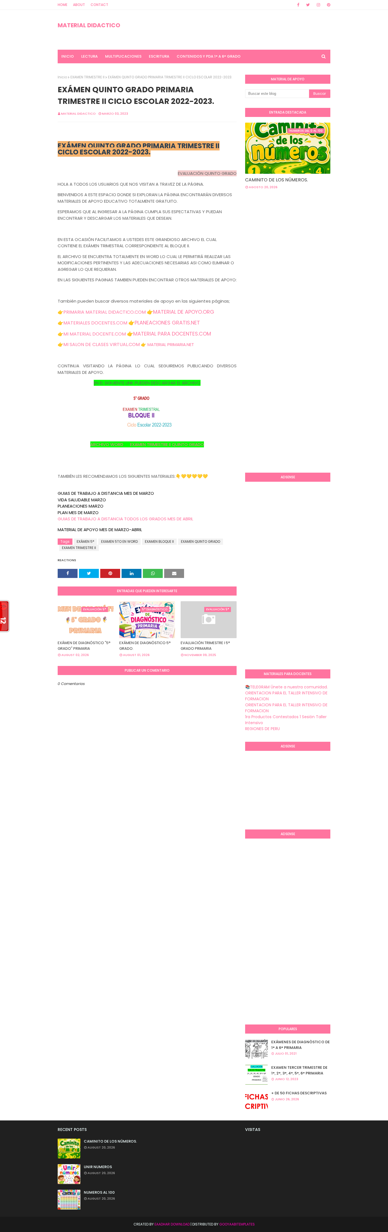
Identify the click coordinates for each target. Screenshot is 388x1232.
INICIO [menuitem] (67, 56)
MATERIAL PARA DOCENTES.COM (172, 333)
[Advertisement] (316, 239)
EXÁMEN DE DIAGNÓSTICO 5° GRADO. (145, 645)
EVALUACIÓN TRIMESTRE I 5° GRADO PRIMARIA (205, 645)
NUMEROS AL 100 (99, 1192)
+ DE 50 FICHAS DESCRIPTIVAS (299, 1093)
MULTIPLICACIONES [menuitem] (123, 56)
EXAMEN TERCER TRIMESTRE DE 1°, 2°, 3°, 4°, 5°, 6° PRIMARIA (299, 1070)
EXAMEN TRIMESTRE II (87, 77)
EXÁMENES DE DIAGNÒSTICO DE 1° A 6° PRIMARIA (300, 1044)
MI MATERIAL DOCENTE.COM (94, 334)
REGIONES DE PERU (262, 729)
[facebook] (298, 5)
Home (62, 4)
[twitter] (308, 5)
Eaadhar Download (172, 1224)
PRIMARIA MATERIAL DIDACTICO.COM (104, 312)
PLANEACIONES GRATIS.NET (167, 322)
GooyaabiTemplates (237, 1224)
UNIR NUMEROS (98, 1167)
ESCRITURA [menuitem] (159, 56)
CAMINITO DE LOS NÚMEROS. (276, 180)
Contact (99, 4)
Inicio (62, 77)
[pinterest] (327, 5)
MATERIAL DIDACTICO (89, 25)
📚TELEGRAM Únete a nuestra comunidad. (286, 687)
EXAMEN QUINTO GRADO (200, 541)
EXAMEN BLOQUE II (159, 541)
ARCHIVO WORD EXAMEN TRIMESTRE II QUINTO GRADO (147, 444)
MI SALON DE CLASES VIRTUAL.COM (101, 344)
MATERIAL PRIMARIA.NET (170, 344)
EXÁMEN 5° (85, 541)
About (79, 4)
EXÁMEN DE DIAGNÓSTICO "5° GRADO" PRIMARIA (84, 645)
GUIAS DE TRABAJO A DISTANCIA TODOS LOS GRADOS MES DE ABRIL (125, 519)
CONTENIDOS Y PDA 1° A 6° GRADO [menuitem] (209, 56)
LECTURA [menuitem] (89, 56)
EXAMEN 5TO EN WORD (119, 541)
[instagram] (318, 5)
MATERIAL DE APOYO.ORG (183, 311)
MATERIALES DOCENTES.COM (95, 323)
